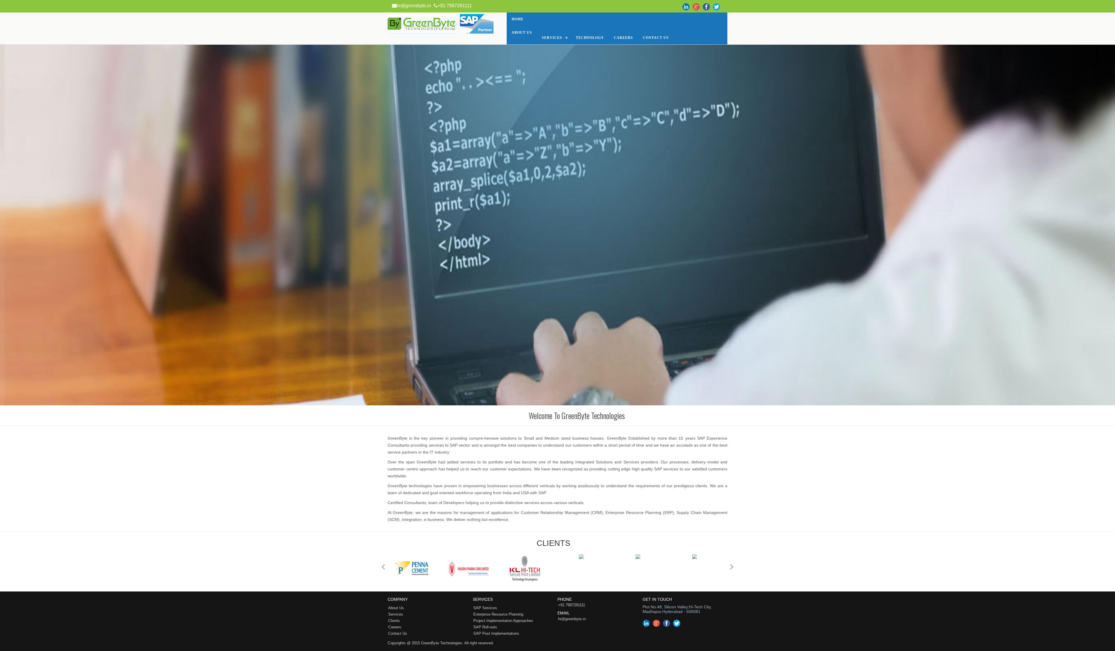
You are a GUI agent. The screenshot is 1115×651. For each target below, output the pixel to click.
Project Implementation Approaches (503, 620)
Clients (394, 620)
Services (552, 38)
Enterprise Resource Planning (498, 614)
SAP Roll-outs (485, 627)
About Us (522, 32)
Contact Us (397, 633)
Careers (623, 38)
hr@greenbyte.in (414, 5)
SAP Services (485, 608)
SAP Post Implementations (496, 633)
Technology (590, 38)
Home (518, 19)
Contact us (656, 38)
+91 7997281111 (455, 5)
